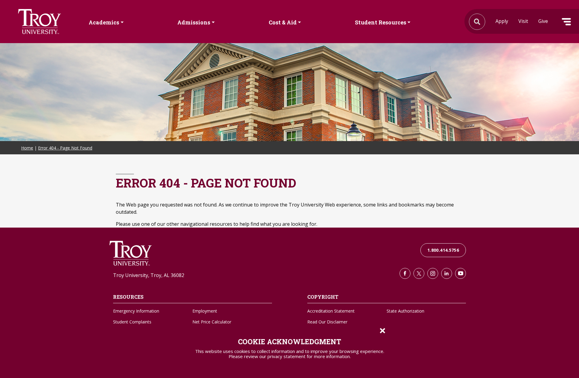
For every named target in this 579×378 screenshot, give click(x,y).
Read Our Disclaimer (327, 322)
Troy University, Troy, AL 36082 (148, 275)
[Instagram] (432, 273)
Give (543, 21)
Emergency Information (136, 311)
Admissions (193, 22)
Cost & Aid (283, 22)
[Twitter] (418, 273)
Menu (566, 22)
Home (27, 148)
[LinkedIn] (446, 273)
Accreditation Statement (331, 311)
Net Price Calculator (211, 322)
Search (39, 21)
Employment (204, 311)
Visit (523, 21)
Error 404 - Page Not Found (65, 148)
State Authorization (405, 311)
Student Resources (380, 22)
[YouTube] (460, 273)
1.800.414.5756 (443, 250)
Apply (501, 21)
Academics (104, 22)
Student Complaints (132, 322)
